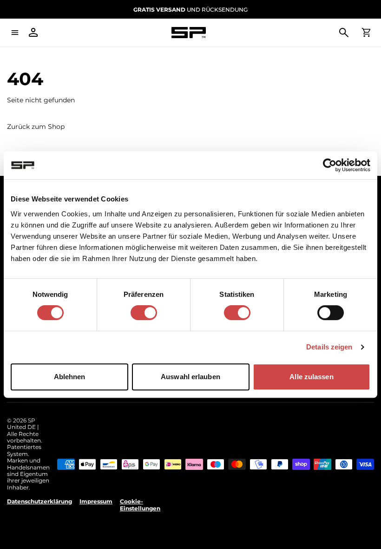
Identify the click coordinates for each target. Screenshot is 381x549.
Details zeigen (329, 347)
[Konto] (33, 32)
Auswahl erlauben (190, 377)
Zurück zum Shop (36, 127)
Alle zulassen (311, 377)
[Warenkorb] (366, 32)
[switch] (144, 312)
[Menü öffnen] (15, 32)
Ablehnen (69, 377)
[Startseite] (188, 32)
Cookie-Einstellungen (140, 504)
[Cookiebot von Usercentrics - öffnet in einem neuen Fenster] (329, 165)
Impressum (95, 501)
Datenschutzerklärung (39, 501)
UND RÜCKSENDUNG (190, 9)
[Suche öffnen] (344, 32)
